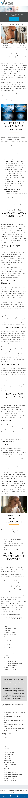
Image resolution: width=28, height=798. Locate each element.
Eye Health (7, 645)
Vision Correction (10, 669)
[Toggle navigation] (25, 3)
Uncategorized (9, 667)
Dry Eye (6, 636)
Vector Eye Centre (17, 587)
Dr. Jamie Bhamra (21, 24)
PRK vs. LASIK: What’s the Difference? (12, 704)
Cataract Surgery (10, 628)
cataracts (4, 374)
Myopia (6, 657)
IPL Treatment (9, 651)
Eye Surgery (8, 647)
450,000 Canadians (7, 90)
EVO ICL (6, 638)
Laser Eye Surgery (10, 653)
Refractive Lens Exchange (13, 663)
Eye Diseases (10, 614)
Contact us (5, 607)
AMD (5, 626)
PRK (5, 659)
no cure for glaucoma (14, 405)
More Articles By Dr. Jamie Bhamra (14, 679)
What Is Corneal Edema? (8, 706)
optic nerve (17, 228)
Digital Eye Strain (10, 634)
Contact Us (14, 18)
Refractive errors (10, 661)
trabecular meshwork (8, 262)
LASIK (6, 655)
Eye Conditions (9, 640)
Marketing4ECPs (13, 790)
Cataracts (7, 630)
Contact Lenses (9, 632)
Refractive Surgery (10, 665)
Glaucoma (4, 43)
